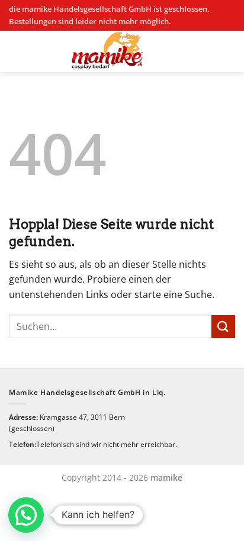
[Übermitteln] (223, 326)
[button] (26, 515)
